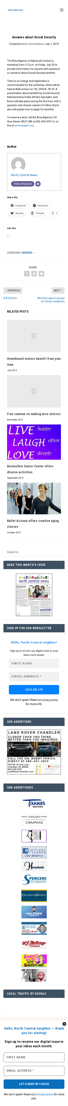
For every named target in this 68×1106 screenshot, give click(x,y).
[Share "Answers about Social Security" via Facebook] (26, 273)
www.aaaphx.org (24, 125)
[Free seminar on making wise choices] (34, 391)
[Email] (38, 184)
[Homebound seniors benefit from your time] (34, 336)
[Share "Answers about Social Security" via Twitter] (34, 273)
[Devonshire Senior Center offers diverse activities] (34, 442)
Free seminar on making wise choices (34, 414)
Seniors (27, 252)
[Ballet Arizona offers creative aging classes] (34, 498)
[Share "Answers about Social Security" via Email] (41, 273)
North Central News (32, 43)
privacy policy (44, 1094)
